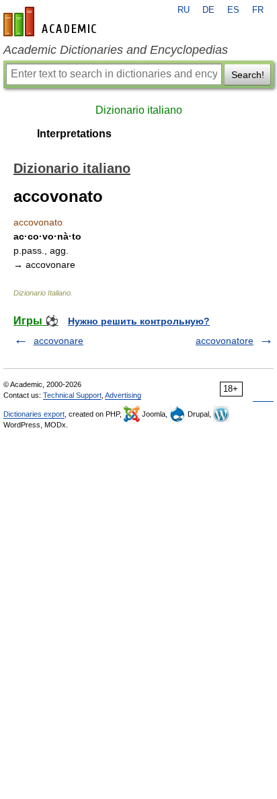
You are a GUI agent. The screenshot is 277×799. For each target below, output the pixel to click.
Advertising (123, 395)
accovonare (58, 340)
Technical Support (72, 395)
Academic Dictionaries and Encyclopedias (115, 50)
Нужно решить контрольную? (139, 321)
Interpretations (74, 133)
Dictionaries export (34, 414)
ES (233, 10)
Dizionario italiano (138, 110)
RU (183, 10)
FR (258, 10)
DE (208, 10)
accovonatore (224, 340)
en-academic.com (51, 21)
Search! (247, 74)
